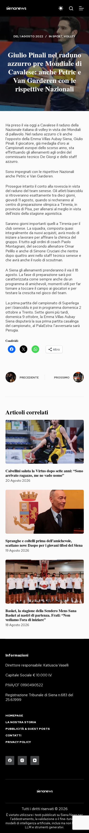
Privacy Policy (18, 742)
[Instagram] (22, 760)
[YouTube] (34, 760)
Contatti (13, 735)
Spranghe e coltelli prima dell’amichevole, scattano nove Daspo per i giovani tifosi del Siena (44, 543)
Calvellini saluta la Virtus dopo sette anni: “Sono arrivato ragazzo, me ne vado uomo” (44, 473)
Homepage (14, 715)
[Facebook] (9, 760)
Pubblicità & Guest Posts (27, 729)
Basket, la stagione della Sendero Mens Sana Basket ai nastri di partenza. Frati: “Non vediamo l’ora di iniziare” (40, 615)
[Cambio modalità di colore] (60, 8)
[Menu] (81, 8)
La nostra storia (20, 722)
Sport (57, 36)
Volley (69, 36)
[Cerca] (71, 8)
